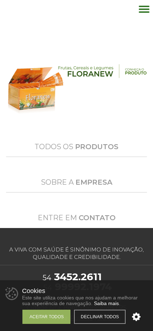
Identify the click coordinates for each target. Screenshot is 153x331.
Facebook (71, 237)
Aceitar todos (47, 316)
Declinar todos (100, 316)
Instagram (83, 237)
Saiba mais (106, 303)
